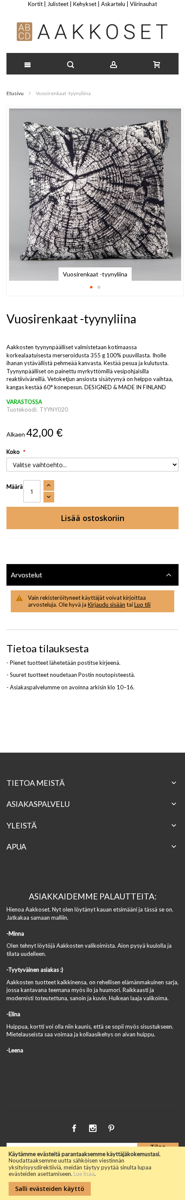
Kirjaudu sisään (106, 604)
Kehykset (84, 3)
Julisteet (57, 3)
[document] (92, 1173)
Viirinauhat (143, 3)
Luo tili (142, 604)
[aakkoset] (92, 32)
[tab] (92, 575)
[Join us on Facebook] (74, 1126)
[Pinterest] (111, 1126)
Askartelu (113, 3)
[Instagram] (93, 1126)
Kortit (35, 3)
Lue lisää (84, 1173)
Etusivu (15, 93)
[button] (91, 287)
